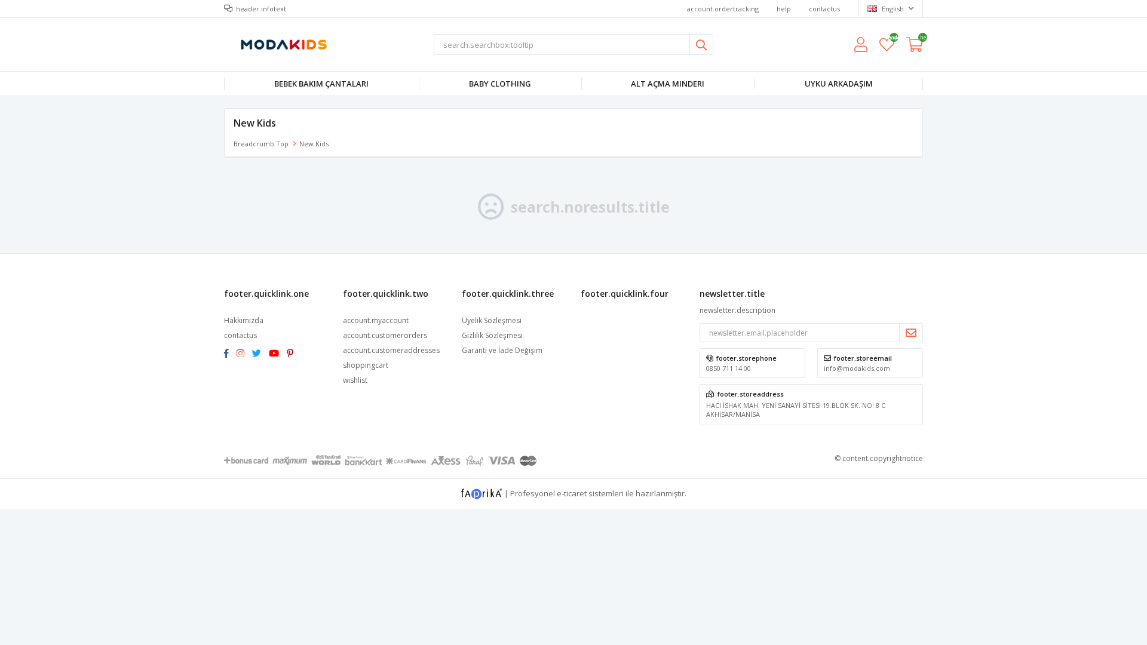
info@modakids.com (857, 368)
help (784, 8)
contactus (824, 8)
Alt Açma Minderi (667, 83)
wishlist (886, 39)
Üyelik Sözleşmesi (492, 320)
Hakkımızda (243, 320)
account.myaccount (376, 320)
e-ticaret (572, 492)
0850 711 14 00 (728, 368)
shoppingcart (365, 365)
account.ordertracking (723, 8)
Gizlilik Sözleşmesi (492, 335)
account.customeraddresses (391, 350)
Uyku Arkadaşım (839, 83)
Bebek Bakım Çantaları (321, 83)
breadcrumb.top (261, 143)
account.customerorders (385, 335)
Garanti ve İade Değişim (502, 350)
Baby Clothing (500, 83)
